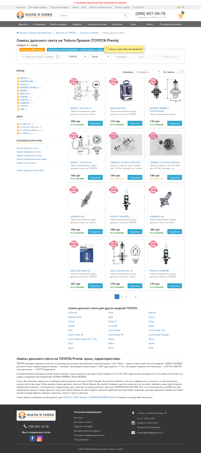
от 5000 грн (25, 133)
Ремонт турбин (122, 7)
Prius (70, 343)
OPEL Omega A (81, 397)
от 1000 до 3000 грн (29, 130)
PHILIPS (24, 99)
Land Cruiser (114, 330)
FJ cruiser (113, 325)
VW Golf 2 (67, 397)
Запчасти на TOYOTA (66, 32)
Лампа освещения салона (29, 155)
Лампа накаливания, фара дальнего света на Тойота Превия (84, 112)
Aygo (110, 316)
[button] (24, 24)
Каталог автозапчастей (101, 7)
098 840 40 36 (39, 426)
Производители (81, 439)
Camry (152, 316)
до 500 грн (25, 123)
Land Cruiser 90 (115, 334)
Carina (71, 321)
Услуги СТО (138, 7)
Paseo (111, 339)
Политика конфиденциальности (89, 435)
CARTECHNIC (27, 81)
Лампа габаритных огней (29, 151)
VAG (22, 109)
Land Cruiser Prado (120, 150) (82, 339)
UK (183, 7)
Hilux (70, 330)
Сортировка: (128, 72)
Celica (151, 321)
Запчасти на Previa (89, 32)
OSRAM (24, 96)
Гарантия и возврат (59, 7)
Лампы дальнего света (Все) (30, 170)
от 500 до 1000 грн (29, 126)
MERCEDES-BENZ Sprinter (103, 397)
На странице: (169, 72)
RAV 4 (111, 343)
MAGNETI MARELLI (29, 87)
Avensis (152, 312)
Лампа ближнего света (27, 147)
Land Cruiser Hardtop (159, 334)
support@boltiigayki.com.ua (150, 432)
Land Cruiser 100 (157, 330)
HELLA (23, 84)
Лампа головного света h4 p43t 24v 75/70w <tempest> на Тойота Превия (126, 167)
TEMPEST (25, 102)
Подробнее (95, 123)
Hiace (151, 325)
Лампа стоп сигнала (26, 162)
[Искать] (125, 15)
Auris (110, 312)
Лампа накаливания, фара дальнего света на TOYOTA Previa (123, 112)
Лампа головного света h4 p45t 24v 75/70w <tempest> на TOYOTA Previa (165, 167)
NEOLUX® (25, 93)
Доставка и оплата (38, 7)
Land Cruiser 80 (75, 334)
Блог (84, 7)
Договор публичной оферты (87, 430)
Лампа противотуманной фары (32, 159)
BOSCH (23, 78)
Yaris (151, 347)
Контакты (21, 7)
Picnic (151, 339)
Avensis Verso (74, 316)
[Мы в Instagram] (40, 438)
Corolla (71, 325)
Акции (75, 7)
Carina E (112, 321)
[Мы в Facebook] (32, 438)
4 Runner (72, 312)
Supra (71, 347)
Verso (111, 347)
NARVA (23, 90)
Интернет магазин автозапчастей (35, 32)
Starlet (152, 343)
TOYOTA (24, 105)
